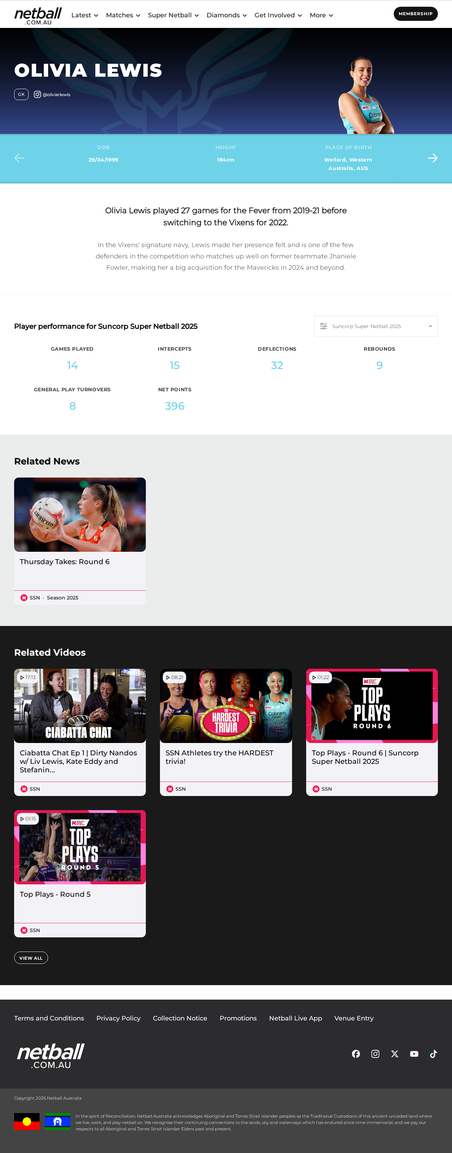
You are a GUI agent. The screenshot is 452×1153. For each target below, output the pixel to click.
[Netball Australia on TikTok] (433, 1056)
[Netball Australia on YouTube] (414, 1056)
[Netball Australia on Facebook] (356, 1056)
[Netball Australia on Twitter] (395, 1056)
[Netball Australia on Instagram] (375, 1056)
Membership (416, 13)
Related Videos (50, 652)
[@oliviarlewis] (52, 95)
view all (31, 958)
